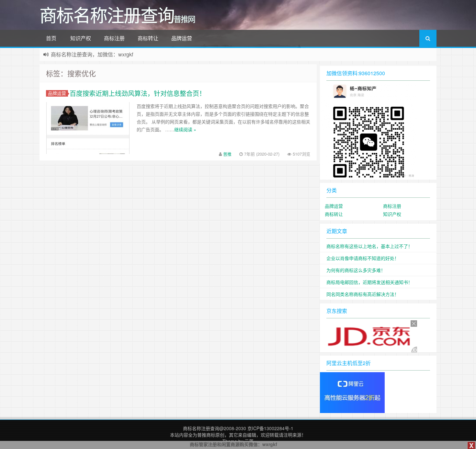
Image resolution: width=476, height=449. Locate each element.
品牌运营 (181, 38)
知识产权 (80, 38)
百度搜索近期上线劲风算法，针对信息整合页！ (138, 93)
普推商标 (206, 434)
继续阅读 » (185, 129)
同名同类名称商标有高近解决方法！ (362, 294)
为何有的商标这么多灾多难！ (355, 270)
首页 (51, 38)
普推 (227, 154)
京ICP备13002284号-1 (270, 428)
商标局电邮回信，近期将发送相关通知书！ (369, 282)
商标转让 (148, 38)
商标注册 (114, 38)
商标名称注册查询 (201, 428)
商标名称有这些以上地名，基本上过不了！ (369, 246)
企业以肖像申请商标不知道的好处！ (362, 258)
